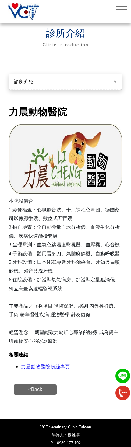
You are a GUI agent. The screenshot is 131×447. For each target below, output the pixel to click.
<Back (35, 389)
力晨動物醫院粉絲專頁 (45, 366)
